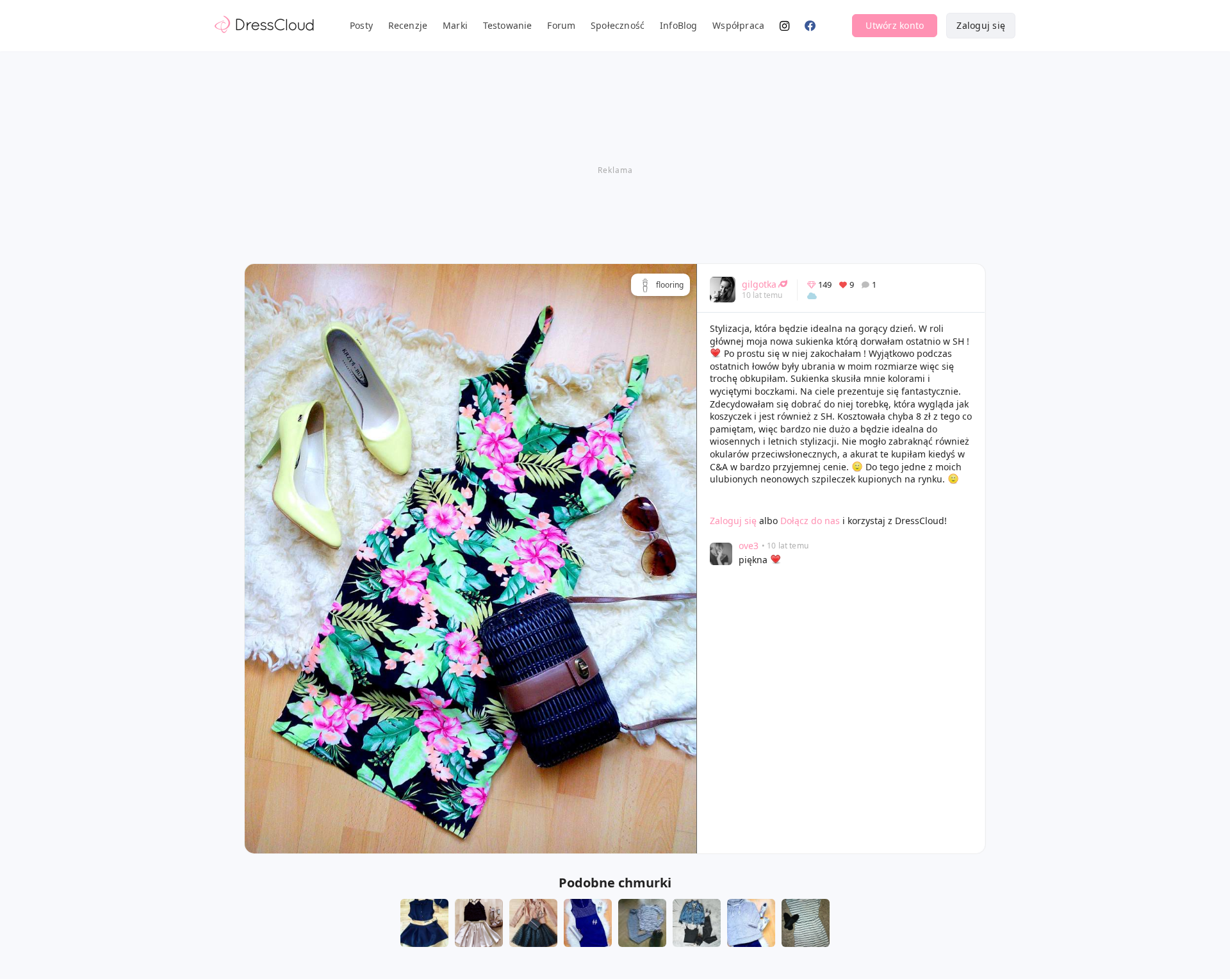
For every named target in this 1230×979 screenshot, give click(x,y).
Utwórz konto (894, 25)
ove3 (748, 545)
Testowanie (507, 25)
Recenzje (408, 25)
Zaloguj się (980, 25)
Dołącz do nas (810, 520)
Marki (455, 25)
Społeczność (617, 25)
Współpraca (738, 25)
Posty (361, 25)
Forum (561, 25)
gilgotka (759, 284)
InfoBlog (679, 25)
